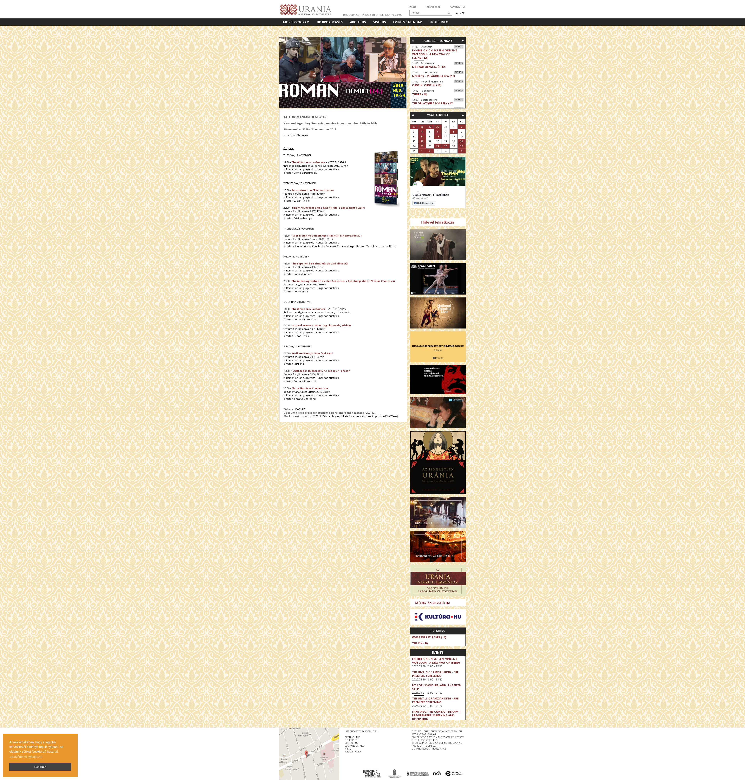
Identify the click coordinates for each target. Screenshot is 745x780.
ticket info (351, 739)
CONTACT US (458, 6)
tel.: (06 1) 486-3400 (391, 14)
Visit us (379, 22)
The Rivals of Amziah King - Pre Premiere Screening (435, 674)
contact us (351, 742)
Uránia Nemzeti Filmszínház (430, 194)
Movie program (296, 22)
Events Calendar (407, 22)
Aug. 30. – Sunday (438, 41)
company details (354, 745)
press (348, 748)
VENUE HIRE (433, 6)
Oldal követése (425, 203)
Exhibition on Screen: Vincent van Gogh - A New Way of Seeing (436, 660)
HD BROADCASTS (330, 22)
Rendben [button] (40, 766)
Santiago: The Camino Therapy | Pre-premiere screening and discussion (436, 715)
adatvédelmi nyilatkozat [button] (26, 756)
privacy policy (353, 751)
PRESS (413, 6)
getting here (352, 737)
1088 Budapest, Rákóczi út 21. (361, 14)
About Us (358, 22)
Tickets (459, 46)
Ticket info (438, 22)
